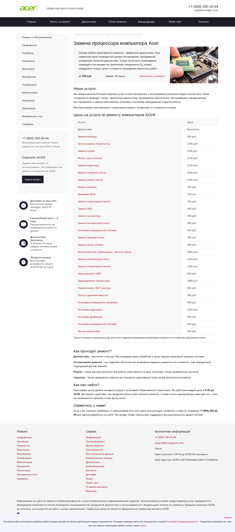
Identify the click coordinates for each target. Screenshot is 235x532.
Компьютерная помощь (99, 458)
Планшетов (28, 61)
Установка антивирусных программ (98, 302)
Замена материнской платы (93, 223)
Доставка (91, 474)
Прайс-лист (92, 482)
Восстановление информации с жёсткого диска (104, 252)
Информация (93, 437)
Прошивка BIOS (86, 194)
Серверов (27, 124)
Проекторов (28, 108)
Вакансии (91, 491)
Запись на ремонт (60, 21)
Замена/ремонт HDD (89, 273)
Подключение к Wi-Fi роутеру (94, 288)
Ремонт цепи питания (90, 158)
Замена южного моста (90, 179)
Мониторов (28, 68)
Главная (31, 21)
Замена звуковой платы (91, 237)
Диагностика (89, 21)
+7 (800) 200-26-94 (203, 6)
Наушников (28, 100)
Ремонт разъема (87, 187)
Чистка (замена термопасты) (94, 143)
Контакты (204, 21)
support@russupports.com (169, 443)
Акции (89, 478)
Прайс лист (175, 21)
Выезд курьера (146, 21)
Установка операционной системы (97, 230)
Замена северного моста (92, 172)
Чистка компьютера (89, 331)
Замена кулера (86, 151)
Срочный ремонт (95, 441)
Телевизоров (29, 84)
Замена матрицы (87, 136)
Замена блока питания (90, 244)
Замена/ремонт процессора (93, 280)
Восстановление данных (100, 453)
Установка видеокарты (90, 309)
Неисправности (94, 449)
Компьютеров (29, 92)
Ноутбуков (28, 53)
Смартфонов (29, 45)
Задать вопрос (33, 179)
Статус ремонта (117, 21)
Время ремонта (95, 445)
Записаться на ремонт (152, 76)
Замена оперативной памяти (94, 201)
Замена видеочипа (88, 165)
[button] (228, 517)
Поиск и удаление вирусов (93, 295)
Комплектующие (95, 466)
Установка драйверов (90, 316)
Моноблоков (29, 76)
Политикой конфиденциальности (182, 521)
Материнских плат (32, 116)
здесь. (144, 525)
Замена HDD (85, 208)
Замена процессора (89, 215)
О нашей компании (97, 486)
